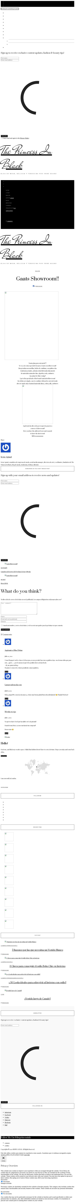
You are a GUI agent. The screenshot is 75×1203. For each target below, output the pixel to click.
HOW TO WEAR (14, 22)
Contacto (7, 1143)
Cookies (7, 1145)
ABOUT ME (11, 28)
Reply (6, 672)
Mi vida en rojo (10, 712)
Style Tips (37, 271)
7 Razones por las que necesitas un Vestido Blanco (37, 950)
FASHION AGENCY (15, 34)
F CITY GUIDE (17, 44)
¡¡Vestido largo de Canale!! (37, 998)
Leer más (27, 1155)
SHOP (8, 25)
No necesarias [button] (5, 1192)
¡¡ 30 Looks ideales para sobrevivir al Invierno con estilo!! (37, 982)
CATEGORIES (12, 37)
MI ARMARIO (12, 47)
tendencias (12, 978)
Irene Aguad (39, 286)
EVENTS (13, 40)
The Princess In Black (26, 158)
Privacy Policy (24, 138)
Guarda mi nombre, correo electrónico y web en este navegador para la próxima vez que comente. (33, 625)
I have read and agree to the (16, 138)
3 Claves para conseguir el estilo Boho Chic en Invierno (37, 966)
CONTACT (10, 31)
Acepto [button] (21, 1155)
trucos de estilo (13, 945)
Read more (4, 756)
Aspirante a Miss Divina (13, 650)
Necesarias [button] (4, 1179)
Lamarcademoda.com (13, 685)
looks (2, 945)
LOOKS (9, 15)
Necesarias (6, 1181)
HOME (8, 12)
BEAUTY (10, 19)
